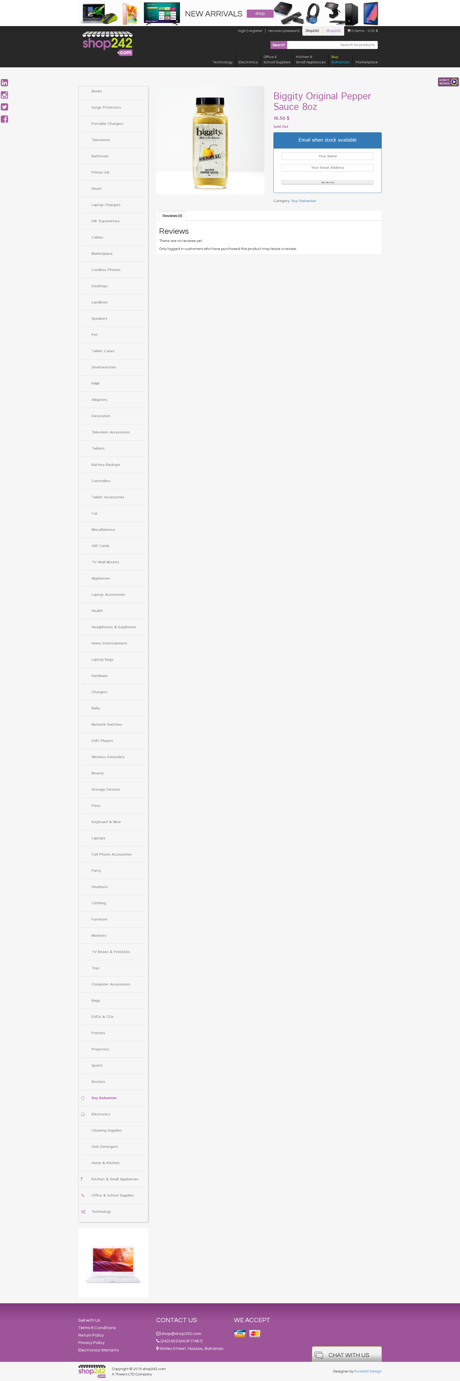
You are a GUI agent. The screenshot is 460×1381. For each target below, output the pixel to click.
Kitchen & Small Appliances (115, 1179)
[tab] (172, 216)
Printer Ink (100, 172)
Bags (96, 1000)
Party (96, 870)
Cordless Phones (106, 270)
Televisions (101, 140)
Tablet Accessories (108, 497)
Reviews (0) (172, 216)
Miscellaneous (103, 529)
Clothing (99, 903)
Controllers (101, 481)
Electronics (248, 62)
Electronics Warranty (98, 1350)
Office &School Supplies (277, 59)
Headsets (100, 887)
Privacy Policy (91, 1343)
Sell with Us (89, 1320)
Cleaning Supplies (107, 1130)
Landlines (100, 302)
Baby (96, 708)
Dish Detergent (105, 1146)
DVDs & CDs (103, 1017)
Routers (98, 1081)
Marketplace (367, 62)
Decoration (101, 416)
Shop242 (333, 31)
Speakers (99, 318)
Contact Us (176, 1320)
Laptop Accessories (108, 594)
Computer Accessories (111, 984)
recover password (283, 31)
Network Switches (107, 724)
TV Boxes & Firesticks (111, 952)
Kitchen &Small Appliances (311, 59)
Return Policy (91, 1335)
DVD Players (102, 740)
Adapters (99, 399)
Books (97, 91)
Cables (97, 237)
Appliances (101, 578)
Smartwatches (104, 367)
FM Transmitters (106, 221)
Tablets (98, 448)
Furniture (99, 919)
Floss (96, 805)
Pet (95, 335)
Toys (96, 968)
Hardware (100, 676)
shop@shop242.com (181, 1333)
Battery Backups (106, 464)
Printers (98, 1033)
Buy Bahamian (104, 1098)
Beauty (98, 773)
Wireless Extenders (108, 757)
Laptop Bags (102, 659)
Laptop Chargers (106, 205)
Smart (97, 188)
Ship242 (312, 31)
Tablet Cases (103, 351)
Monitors (99, 935)
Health (97, 611)
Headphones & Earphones (114, 627)
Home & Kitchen (106, 1163)
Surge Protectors (106, 107)
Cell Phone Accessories (112, 854)
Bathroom (100, 156)
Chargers (99, 692)
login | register (250, 31)
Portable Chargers (107, 123)
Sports (97, 1065)
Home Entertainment (109, 643)
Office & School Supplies (113, 1195)
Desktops (100, 286)
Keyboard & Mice (106, 822)
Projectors (100, 1049)
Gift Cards (100, 546)
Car (95, 513)
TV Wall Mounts (105, 562)
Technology (223, 62)
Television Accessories (111, 432)
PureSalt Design (368, 1371)
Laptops (98, 838)
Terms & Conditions (97, 1328)
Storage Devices (106, 789)
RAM (95, 383)
